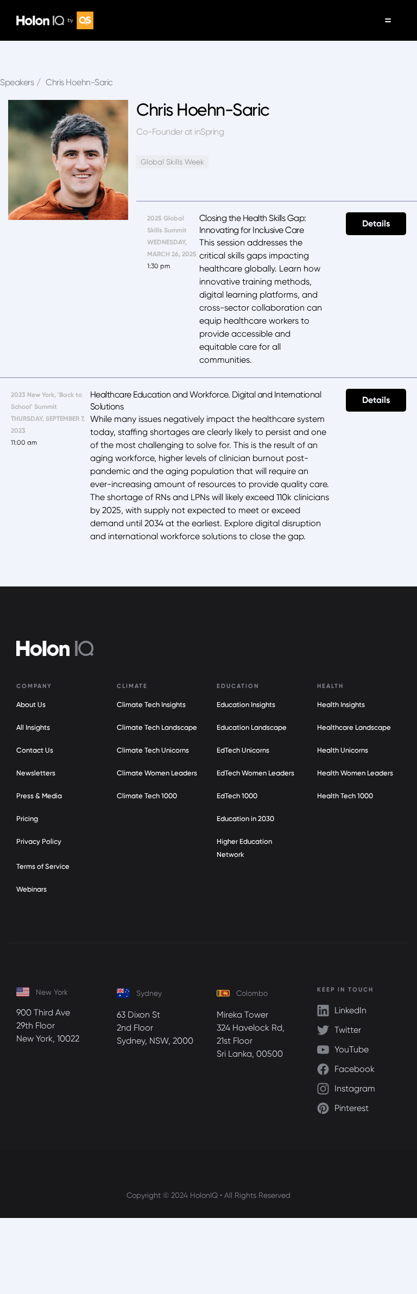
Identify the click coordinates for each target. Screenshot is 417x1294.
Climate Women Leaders (157, 773)
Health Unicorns (342, 750)
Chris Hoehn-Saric (79, 82)
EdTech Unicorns (243, 750)
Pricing (27, 819)
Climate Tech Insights (151, 704)
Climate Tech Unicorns (153, 750)
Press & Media (39, 796)
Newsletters (35, 773)
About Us (31, 704)
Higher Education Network (244, 848)
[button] (388, 20)
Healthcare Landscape (354, 727)
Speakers (17, 82)
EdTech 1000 (237, 796)
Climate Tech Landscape (157, 727)
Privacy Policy (38, 841)
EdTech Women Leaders (255, 773)
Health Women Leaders (355, 773)
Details (376, 223)
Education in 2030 (245, 819)
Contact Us (34, 750)
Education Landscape (252, 727)
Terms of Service (43, 866)
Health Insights (341, 704)
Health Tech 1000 (345, 796)
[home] (54, 20)
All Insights (33, 727)
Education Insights (246, 704)
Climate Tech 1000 (147, 796)
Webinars (31, 889)
